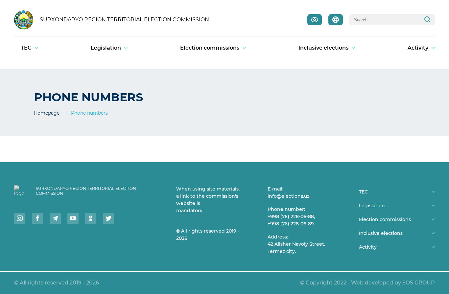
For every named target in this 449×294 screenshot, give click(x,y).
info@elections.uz (288, 196)
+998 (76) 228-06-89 (291, 224)
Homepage (46, 113)
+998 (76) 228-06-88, (291, 216)
